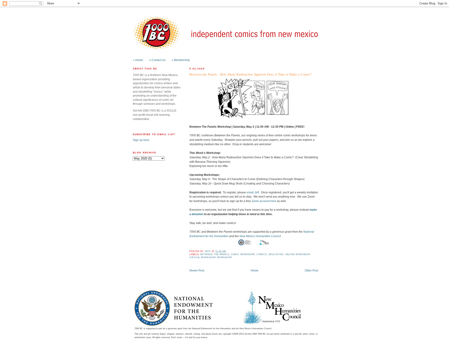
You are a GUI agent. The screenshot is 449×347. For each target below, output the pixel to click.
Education (276, 254)
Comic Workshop (243, 254)
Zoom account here (264, 200)
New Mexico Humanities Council (260, 236)
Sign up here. (141, 139)
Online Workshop (297, 254)
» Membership (181, 59)
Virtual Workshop (202, 257)
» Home (138, 59)
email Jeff (253, 192)
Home (254, 270)
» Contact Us (157, 59)
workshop (224, 257)
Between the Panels (214, 254)
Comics (262, 254)
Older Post (311, 270)
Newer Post (196, 270)
